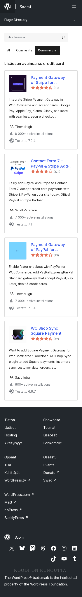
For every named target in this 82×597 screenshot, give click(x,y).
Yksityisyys (13, 443)
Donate (51, 472)
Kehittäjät (12, 472)
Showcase (51, 420)
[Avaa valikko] (75, 6)
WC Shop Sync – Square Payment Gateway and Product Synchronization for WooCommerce (51, 331)
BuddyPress (16, 518)
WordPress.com (19, 494)
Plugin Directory (16, 20)
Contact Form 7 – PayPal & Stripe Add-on (50, 164)
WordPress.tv (17, 480)
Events (48, 465)
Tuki (7, 465)
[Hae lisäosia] (63, 37)
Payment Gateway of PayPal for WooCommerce (48, 247)
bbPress (13, 510)
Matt (10, 502)
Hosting (10, 435)
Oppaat (10, 457)
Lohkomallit (52, 443)
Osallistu (49, 457)
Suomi (19, 537)
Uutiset (10, 427)
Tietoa (9, 420)
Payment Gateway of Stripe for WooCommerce (48, 80)
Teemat (49, 427)
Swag (50, 480)
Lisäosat (50, 435)
